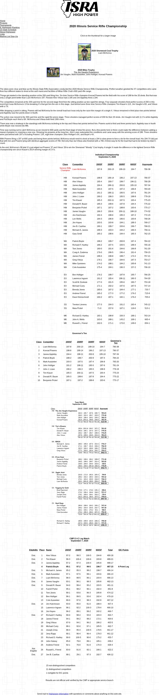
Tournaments (5, 25)
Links (2, 34)
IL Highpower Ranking (10, 27)
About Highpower (7, 32)
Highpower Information (59, 694)
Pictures (3, 23)
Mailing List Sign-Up (9, 36)
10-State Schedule (8, 30)
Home (2, 21)
